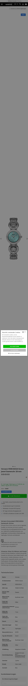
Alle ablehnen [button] (14, 350)
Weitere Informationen (7, 343)
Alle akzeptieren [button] (14, 346)
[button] (14, 353)
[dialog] (14, 343)
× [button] (24, 332)
